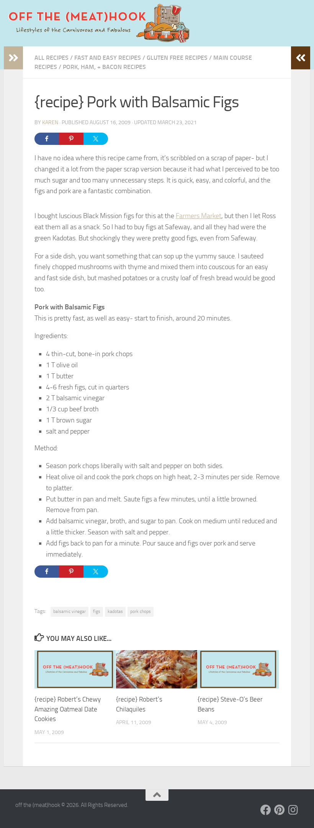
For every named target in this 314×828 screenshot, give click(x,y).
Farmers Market (198, 216)
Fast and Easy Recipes (107, 57)
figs (96, 611)
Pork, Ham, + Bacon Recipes (104, 67)
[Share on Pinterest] (71, 139)
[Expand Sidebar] (13, 57)
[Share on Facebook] (46, 139)
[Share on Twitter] (95, 139)
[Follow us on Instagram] (293, 810)
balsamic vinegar (69, 611)
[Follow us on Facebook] (265, 810)
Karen (50, 122)
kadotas (115, 611)
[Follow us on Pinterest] (279, 810)
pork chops (140, 611)
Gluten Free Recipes (177, 57)
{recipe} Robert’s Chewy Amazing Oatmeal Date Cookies (67, 709)
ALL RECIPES (51, 57)
